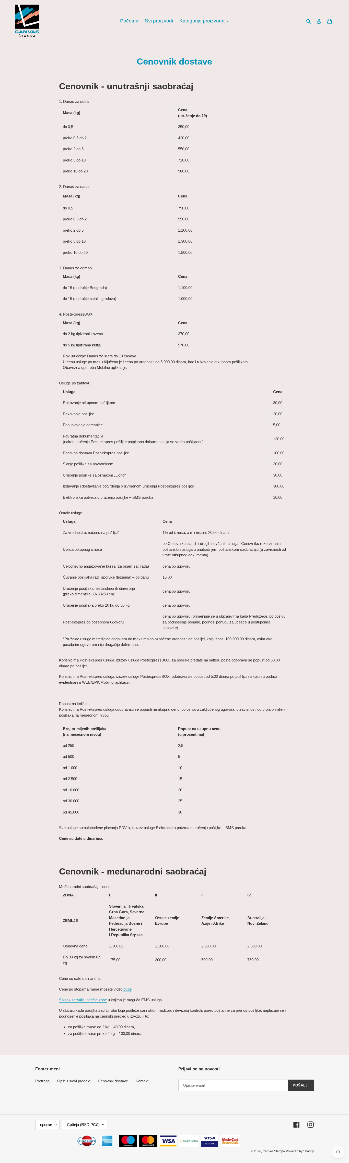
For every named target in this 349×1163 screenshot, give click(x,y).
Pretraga (42, 1081)
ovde (127, 989)
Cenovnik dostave (113, 1081)
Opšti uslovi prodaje (73, 1081)
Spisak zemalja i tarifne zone (83, 1000)
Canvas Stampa (274, 1151)
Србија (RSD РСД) (83, 1124)
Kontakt (142, 1081)
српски (46, 1124)
